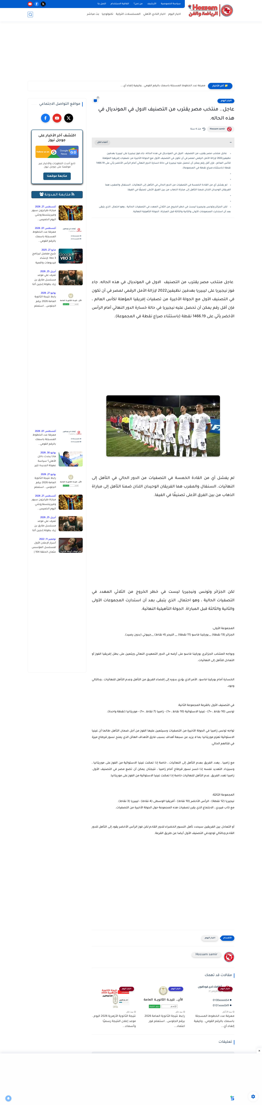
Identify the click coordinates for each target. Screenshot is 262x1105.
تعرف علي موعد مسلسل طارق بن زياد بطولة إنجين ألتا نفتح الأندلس (44, 280)
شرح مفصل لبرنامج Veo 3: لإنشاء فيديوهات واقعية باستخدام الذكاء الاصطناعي (44, 259)
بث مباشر (93, 14)
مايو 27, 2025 (49, 250)
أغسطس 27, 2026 (45, 206)
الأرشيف (151, 4)
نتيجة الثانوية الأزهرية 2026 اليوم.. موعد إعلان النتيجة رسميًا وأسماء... (114, 1021)
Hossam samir (217, 129)
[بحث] (30, 14)
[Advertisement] (131, 53)
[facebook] (36, 4)
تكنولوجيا (107, 14)
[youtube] (30, 4)
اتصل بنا (101, 4)
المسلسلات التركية (128, 14)
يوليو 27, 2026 (48, 293)
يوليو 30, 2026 (48, 453)
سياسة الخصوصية (171, 4)
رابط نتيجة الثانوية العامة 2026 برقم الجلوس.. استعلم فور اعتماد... (165, 1021)
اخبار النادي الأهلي (154, 14)
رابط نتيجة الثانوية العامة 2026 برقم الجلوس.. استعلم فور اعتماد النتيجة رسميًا (45, 302)
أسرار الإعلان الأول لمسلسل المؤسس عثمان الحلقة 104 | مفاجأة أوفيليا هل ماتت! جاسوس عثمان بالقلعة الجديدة (44, 548)
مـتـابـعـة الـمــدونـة (57, 195)
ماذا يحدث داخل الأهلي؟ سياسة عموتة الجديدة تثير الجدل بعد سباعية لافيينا (45, 461)
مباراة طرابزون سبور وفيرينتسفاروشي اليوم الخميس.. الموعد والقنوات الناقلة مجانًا (44, 215)
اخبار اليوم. (226, 101)
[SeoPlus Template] (232, 1098)
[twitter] (43, 4)
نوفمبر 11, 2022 (47, 539)
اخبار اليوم (174, 14)
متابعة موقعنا (57, 176)
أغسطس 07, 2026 (45, 228)
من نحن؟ (138, 4)
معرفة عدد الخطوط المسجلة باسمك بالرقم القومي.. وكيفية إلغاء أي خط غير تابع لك (44, 237)
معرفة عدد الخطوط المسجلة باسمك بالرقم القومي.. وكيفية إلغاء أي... (163, 85)
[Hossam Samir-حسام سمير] (210, 10)
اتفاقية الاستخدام (120, 4)
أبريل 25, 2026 (48, 271)
